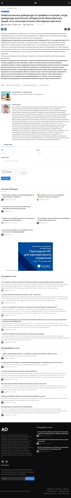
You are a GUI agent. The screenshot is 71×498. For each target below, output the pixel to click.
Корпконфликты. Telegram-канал (22, 92)
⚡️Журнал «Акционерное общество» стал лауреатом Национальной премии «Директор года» (29, 354)
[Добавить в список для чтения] (69, 29)
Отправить (6, 178)
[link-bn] (35, 256)
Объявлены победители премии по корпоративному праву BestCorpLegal (23, 396)
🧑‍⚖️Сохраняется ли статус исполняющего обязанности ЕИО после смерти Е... (51, 196)
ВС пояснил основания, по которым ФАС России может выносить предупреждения (17, 231)
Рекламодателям (64, 491)
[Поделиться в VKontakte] (5, 29)
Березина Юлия (7, 315)
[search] (69, 3)
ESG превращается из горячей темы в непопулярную (16, 407)
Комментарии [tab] (8, 144)
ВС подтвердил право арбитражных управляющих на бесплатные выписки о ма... (54, 219)
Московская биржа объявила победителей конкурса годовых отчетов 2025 (23, 383)
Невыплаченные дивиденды (13, 85)
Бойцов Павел (6, 290)
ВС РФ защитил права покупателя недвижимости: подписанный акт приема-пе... (18, 196)
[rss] (6, 461)
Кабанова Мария (7, 342)
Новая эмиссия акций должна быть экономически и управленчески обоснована (18, 219)
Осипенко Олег (16, 104)
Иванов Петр (6, 199)
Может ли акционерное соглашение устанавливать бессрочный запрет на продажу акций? (29, 307)
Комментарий (5, 157)
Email (38, 150)
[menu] (2, 3)
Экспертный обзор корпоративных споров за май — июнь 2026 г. (21, 294)
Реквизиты (58, 489)
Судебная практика (12, 8)
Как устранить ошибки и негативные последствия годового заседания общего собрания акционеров (32, 282)
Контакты (66, 489)
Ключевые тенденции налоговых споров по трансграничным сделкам (23, 334)
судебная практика (43, 85)
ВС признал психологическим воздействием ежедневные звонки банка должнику (16, 207)
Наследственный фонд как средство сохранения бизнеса (19, 371)
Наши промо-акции (63, 493)
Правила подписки (52, 491)
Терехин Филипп (7, 379)
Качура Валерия (7, 329)
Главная (3, 8)
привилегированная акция (29, 85)
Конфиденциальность (50, 493)
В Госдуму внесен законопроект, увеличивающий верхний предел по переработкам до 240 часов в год (31, 362)
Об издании (50, 489)
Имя (2, 150)
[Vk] (2, 461)
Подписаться (29, 478)
